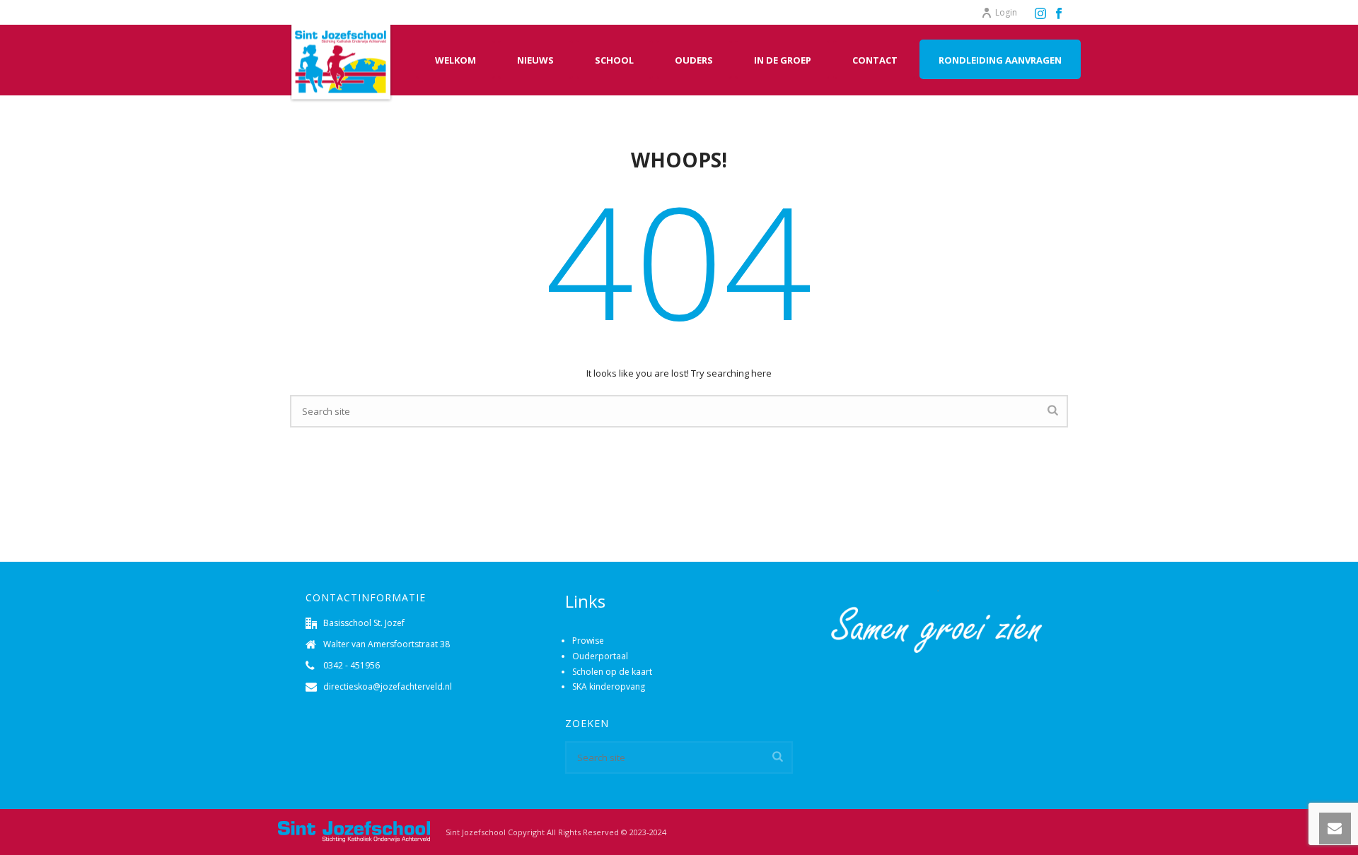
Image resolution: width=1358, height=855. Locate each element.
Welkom (455, 60)
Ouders (694, 60)
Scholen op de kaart (612, 672)
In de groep (782, 60)
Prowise (588, 641)
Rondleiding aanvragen (1000, 60)
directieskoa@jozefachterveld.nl (387, 686)
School (614, 60)
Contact (875, 60)
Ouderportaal (600, 656)
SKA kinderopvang (608, 686)
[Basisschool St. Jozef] (353, 831)
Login (1006, 12)
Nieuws (535, 60)
